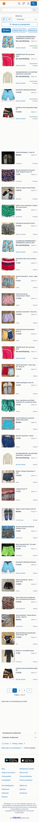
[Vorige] (9, 690)
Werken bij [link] (23, 785)
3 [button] (24, 690)
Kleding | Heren (17, 30)
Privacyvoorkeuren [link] (26, 780)
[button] (23, 3)
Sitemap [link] (5, 797)
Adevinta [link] (23, 789)
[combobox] (17, 10)
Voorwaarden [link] (6, 776)
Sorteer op (19, 16)
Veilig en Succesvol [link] (8, 773)
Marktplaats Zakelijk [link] (27, 769)
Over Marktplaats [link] (8, 785)
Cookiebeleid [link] (6, 780)
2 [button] (19, 690)
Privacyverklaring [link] (26, 776)
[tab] (4, 19)
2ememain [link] (23, 793)
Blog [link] (3, 769)
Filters (7, 30)
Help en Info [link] (24, 773)
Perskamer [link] (5, 789)
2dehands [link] (5, 793)
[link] (4, 3)
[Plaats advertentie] (34, 3)
